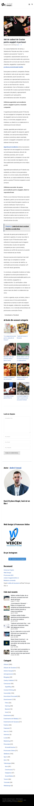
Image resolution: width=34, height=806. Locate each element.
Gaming (7, 706)
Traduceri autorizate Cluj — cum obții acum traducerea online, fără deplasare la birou (20, 625)
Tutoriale (6, 782)
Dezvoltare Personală (10, 696)
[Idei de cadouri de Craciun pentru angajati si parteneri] (17, 26)
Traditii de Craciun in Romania (22, 337)
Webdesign (7, 785)
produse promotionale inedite (13, 67)
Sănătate (6, 754)
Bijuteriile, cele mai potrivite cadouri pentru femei (9, 358)
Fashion (6, 725)
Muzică (7, 709)
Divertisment (8, 699)
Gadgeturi (8, 773)
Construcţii (8, 769)
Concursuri (7, 683)
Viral (6, 712)
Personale (7, 744)
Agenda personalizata (11, 147)
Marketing (7, 741)
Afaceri (6, 664)
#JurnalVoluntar (10, 747)
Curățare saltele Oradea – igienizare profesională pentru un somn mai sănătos (20, 617)
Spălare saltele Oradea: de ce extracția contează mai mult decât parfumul (19, 597)
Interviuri (6, 734)
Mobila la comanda (9, 580)
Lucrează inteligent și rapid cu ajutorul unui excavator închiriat (22, 398)
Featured (6, 728)
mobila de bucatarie (13, 583)
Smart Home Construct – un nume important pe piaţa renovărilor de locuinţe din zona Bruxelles (20, 642)
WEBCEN (20, 801)
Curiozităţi (7, 693)
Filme (6, 703)
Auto (6, 766)
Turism (6, 779)
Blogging (6, 677)
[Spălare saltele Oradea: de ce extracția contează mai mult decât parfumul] (6, 598)
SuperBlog (8, 687)
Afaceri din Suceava (10, 667)
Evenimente (7, 715)
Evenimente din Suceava (11, 722)
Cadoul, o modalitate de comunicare (9, 378)
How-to (6, 731)
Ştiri (18, 44)
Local (5, 738)
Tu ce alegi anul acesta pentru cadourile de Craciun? (10, 338)
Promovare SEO (8, 575)
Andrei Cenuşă (15, 468)
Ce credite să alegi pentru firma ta (8, 397)
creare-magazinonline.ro (11, 578)
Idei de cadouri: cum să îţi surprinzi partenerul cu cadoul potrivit (23, 358)
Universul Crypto (9, 570)
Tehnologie (7, 763)
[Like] (21, 45)
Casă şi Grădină (8, 680)
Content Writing (9, 690)
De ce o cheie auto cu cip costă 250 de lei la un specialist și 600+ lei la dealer (20, 633)
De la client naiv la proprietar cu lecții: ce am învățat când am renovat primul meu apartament (20, 651)
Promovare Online (9, 750)
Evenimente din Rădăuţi (11, 718)
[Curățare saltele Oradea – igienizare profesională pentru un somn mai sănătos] (6, 618)
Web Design (7, 572)
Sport (5, 757)
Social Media (9, 776)
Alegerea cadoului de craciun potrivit (22, 378)
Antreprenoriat (8, 674)
